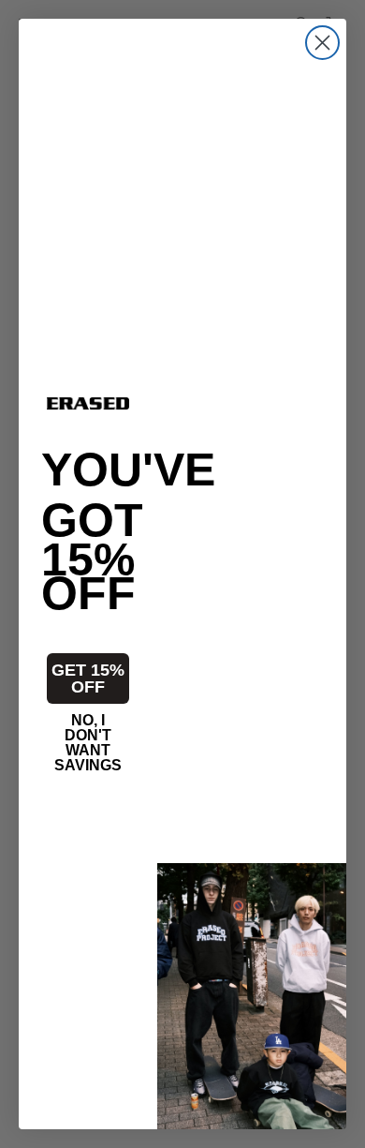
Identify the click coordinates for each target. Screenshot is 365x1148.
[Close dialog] (322, 42)
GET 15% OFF (87, 678)
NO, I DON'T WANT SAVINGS (88, 736)
